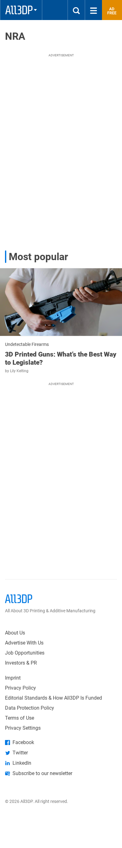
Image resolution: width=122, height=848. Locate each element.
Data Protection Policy (29, 708)
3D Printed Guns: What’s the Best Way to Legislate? (60, 358)
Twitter (20, 753)
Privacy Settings (23, 728)
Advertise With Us (24, 643)
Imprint (13, 678)
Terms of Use (19, 718)
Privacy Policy (20, 688)
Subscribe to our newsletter (42, 773)
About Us (15, 633)
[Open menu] (93, 10)
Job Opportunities (24, 653)
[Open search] (76, 10)
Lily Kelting (19, 371)
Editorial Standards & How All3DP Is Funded (53, 698)
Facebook (23, 742)
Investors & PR (21, 663)
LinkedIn (22, 763)
